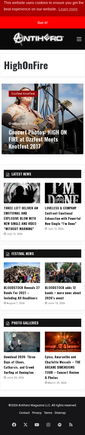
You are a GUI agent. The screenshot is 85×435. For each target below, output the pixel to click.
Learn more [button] (68, 9)
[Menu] (79, 41)
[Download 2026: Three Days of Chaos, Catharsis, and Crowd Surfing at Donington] (22, 342)
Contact (24, 413)
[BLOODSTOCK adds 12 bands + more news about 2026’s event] (63, 272)
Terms (48, 413)
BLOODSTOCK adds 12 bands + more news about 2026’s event (63, 292)
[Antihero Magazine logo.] (38, 39)
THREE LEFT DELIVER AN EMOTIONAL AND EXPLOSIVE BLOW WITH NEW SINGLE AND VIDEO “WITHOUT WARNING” (21, 218)
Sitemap (60, 413)
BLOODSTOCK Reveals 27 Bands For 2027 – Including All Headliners (22, 292)
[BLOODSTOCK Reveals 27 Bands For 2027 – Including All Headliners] (22, 272)
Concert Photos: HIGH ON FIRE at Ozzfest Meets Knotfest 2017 (38, 139)
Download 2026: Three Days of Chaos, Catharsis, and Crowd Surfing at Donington (19, 364)
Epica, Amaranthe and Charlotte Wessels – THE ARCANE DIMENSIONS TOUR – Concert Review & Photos (63, 367)
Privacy (37, 413)
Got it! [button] (43, 22)
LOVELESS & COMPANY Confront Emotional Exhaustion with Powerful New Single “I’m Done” (63, 215)
